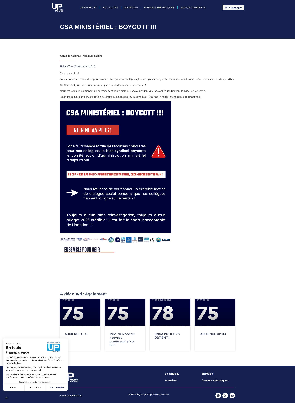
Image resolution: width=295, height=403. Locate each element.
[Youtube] (232, 395)
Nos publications (93, 56)
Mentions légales (136, 394)
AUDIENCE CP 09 (212, 334)
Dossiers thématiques (159, 7)
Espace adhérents (193, 7)
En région (131, 7)
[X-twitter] (225, 395)
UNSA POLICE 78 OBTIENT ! (167, 336)
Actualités (110, 7)
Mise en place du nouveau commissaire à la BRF (122, 339)
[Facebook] (218, 395)
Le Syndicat (88, 7)
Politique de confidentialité (157, 394)
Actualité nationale (71, 56)
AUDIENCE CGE (76, 334)
